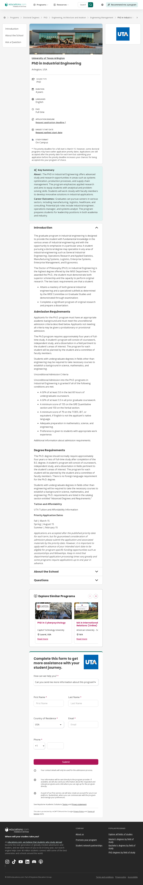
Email (72, 718)
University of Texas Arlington (48, 58)
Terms (65, 804)
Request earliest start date (49, 132)
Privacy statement (79, 804)
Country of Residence (46, 718)
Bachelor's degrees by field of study (122, 846)
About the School (14, 35)
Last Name (74, 697)
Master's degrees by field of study (121, 840)
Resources (62, 4)
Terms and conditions (105, 877)
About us (80, 834)
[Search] (90, 4)
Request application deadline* (51, 122)
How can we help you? (46, 675)
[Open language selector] (102, 4)
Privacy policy (120, 877)
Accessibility (133, 877)
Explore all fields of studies (121, 834)
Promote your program (86, 840)
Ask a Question (13, 42)
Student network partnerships (89, 845)
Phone (38, 739)
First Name (40, 697)
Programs (41, 4)
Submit (66, 761)
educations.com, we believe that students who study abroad (35, 842)
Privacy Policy (78, 811)
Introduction (11, 28)
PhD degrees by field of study (122, 852)
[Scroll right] (137, 17)
